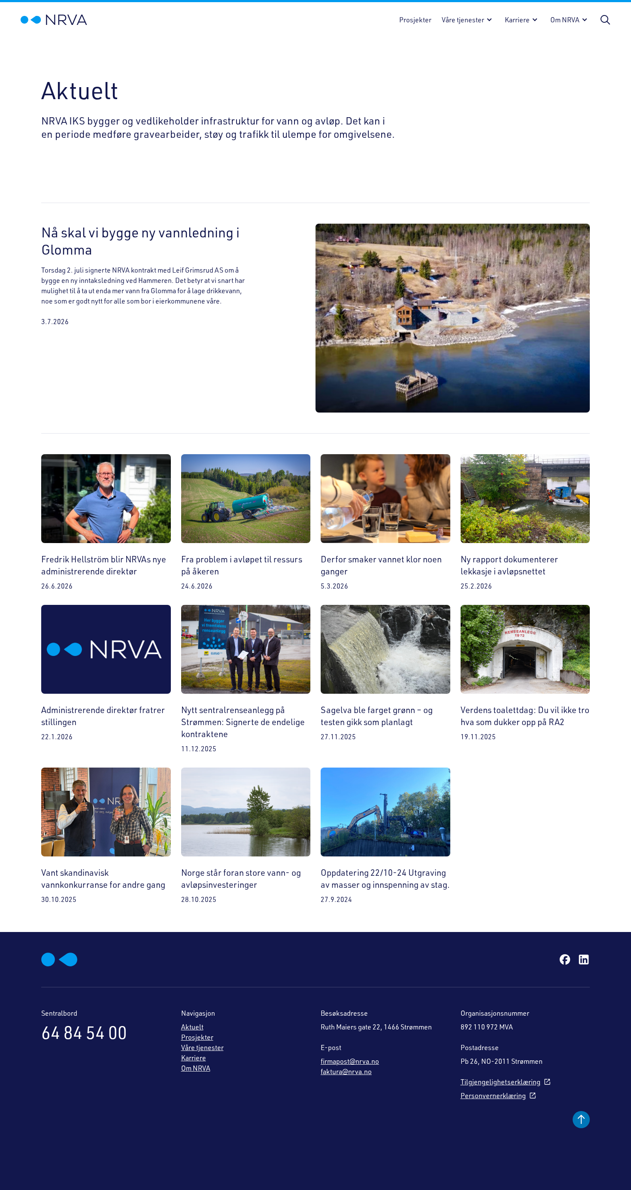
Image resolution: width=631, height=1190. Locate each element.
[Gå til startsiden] (54, 20)
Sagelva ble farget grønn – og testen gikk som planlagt (377, 715)
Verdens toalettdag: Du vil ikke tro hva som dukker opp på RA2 (525, 715)
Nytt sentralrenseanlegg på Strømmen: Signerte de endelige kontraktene (243, 721)
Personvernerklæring (493, 1095)
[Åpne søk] (605, 20)
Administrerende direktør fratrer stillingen (103, 715)
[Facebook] (565, 959)
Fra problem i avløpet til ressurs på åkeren (241, 565)
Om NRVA (564, 19)
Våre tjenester (463, 19)
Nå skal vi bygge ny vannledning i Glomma (140, 241)
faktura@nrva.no (346, 1071)
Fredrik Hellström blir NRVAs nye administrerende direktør (103, 565)
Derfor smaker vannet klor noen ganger (381, 565)
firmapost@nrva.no (350, 1061)
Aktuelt (192, 1027)
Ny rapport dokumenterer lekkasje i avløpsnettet (509, 565)
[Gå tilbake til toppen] (581, 1119)
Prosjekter (415, 19)
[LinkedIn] (584, 959)
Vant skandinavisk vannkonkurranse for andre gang (103, 878)
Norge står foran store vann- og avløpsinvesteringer (241, 878)
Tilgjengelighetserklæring (500, 1082)
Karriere (517, 19)
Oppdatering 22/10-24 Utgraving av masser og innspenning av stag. (385, 878)
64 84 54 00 (84, 1032)
